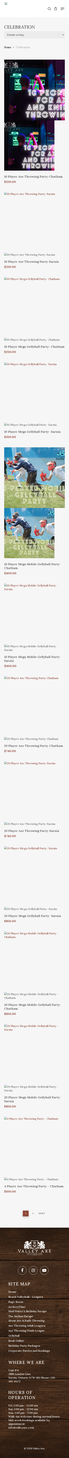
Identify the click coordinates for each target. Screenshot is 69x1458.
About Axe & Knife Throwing (26, 1320)
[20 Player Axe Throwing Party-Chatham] (34, 706)
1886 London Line (19, 1374)
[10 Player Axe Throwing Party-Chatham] (34, 90)
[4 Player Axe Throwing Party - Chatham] (34, 1147)
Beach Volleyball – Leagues (25, 1296)
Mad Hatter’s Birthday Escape (27, 1311)
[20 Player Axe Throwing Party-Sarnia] (34, 791)
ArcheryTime (17, 1307)
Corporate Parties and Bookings (29, 1350)
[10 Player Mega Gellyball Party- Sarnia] (34, 392)
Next (42, 1213)
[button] (62, 8)
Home (7, 47)
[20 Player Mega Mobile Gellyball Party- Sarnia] (34, 1054)
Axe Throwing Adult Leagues (26, 1325)
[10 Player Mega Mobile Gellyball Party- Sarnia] (34, 614)
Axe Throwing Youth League (26, 1330)
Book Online (16, 1340)
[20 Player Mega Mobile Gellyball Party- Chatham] (34, 961)
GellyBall (13, 1335)
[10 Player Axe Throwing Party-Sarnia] (34, 222)
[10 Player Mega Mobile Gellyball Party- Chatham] (34, 477)
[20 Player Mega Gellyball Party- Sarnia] (34, 876)
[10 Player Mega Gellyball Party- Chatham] (34, 307)
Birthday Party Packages (24, 1345)
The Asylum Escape (20, 1316)
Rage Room (15, 1301)
